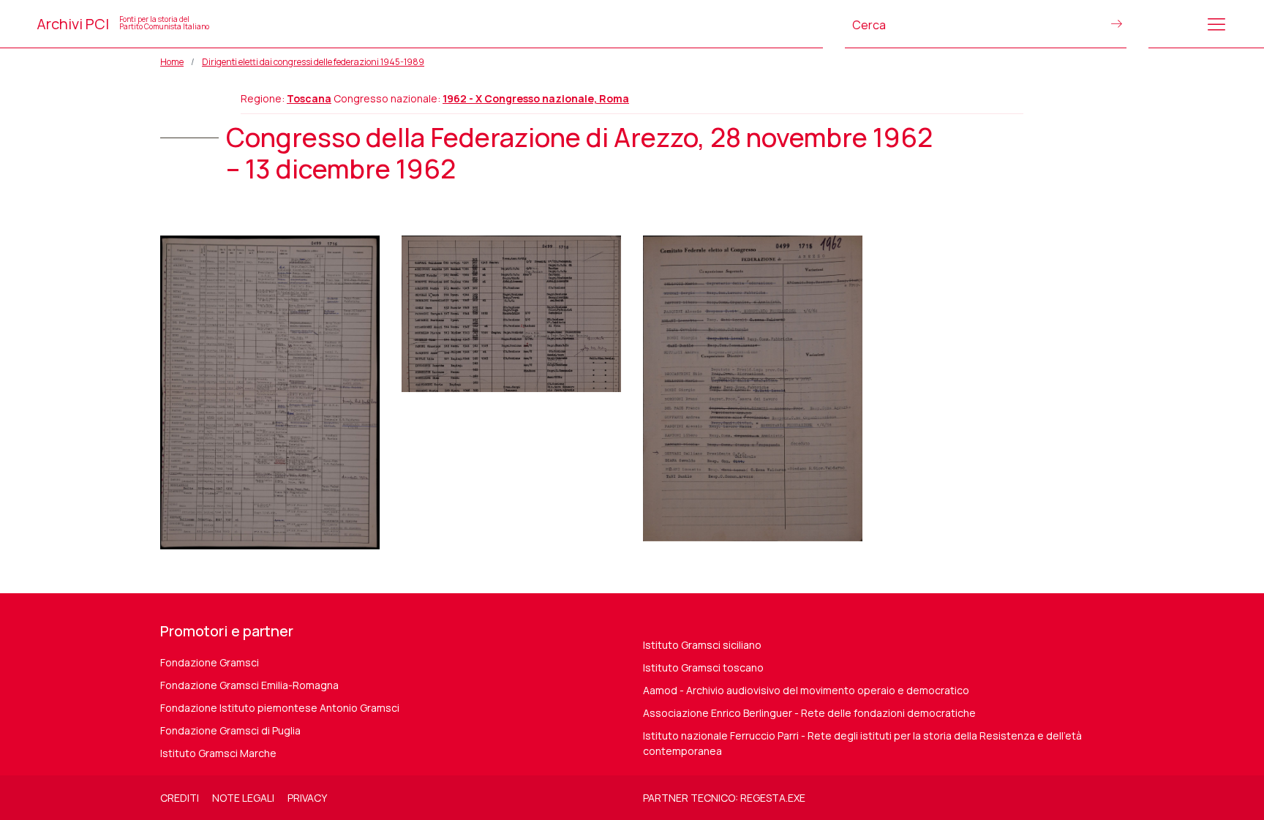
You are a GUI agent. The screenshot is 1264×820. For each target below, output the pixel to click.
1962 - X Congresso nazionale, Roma (536, 98)
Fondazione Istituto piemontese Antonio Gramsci (279, 708)
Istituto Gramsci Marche (218, 753)
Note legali (243, 798)
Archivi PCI (123, 24)
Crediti (179, 798)
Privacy (307, 798)
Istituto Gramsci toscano (703, 667)
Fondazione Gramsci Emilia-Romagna (249, 685)
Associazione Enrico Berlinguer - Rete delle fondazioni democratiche (809, 713)
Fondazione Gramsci (209, 662)
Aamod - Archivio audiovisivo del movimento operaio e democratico (806, 690)
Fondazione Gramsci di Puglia (230, 730)
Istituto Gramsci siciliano (702, 645)
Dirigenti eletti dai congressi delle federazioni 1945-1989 (313, 62)
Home (172, 62)
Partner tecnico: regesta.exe (724, 798)
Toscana (309, 98)
